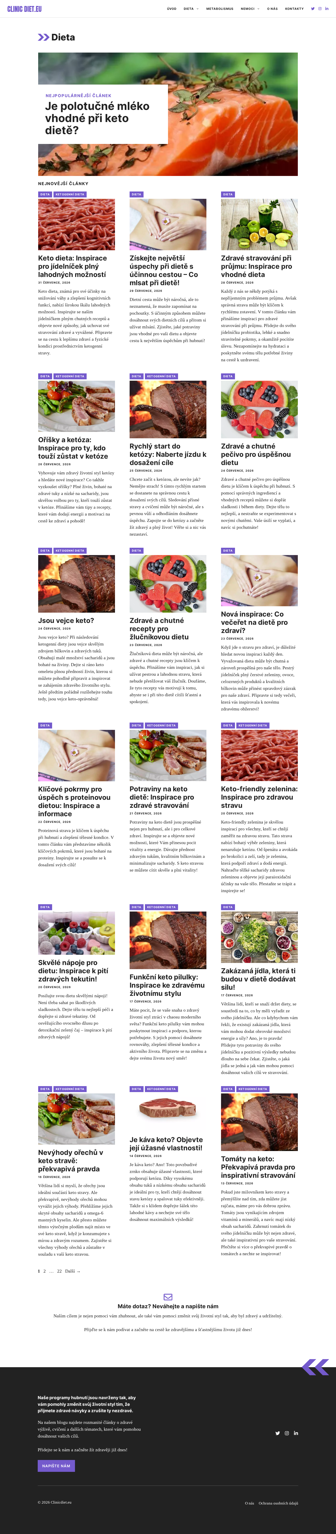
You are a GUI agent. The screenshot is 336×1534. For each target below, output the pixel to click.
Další (73, 1270)
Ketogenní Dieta (70, 194)
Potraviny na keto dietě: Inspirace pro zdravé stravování (162, 797)
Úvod (171, 9)
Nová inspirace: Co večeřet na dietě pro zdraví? (254, 622)
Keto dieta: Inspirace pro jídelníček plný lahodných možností (72, 266)
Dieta (189, 9)
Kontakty (294, 9)
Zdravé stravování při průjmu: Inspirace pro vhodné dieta (256, 266)
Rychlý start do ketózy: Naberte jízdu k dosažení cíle (168, 454)
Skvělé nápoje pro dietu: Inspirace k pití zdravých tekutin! (73, 970)
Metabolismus (220, 9)
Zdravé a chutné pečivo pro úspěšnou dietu (256, 454)
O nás (272, 9)
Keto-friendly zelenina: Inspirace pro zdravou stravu (259, 797)
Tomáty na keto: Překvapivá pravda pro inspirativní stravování (258, 1167)
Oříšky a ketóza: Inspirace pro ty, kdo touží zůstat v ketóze (73, 448)
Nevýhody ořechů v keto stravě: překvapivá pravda (70, 1160)
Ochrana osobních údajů (278, 1503)
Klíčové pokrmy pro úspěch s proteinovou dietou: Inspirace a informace (74, 801)
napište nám (56, 1466)
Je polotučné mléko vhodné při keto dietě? (97, 118)
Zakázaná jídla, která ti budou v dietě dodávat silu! (258, 979)
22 (60, 1270)
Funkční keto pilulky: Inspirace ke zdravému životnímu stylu (167, 985)
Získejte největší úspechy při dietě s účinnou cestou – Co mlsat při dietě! (164, 270)
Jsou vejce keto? (66, 620)
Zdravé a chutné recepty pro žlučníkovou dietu (159, 628)
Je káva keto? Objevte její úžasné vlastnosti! (166, 1143)
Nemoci (248, 9)
